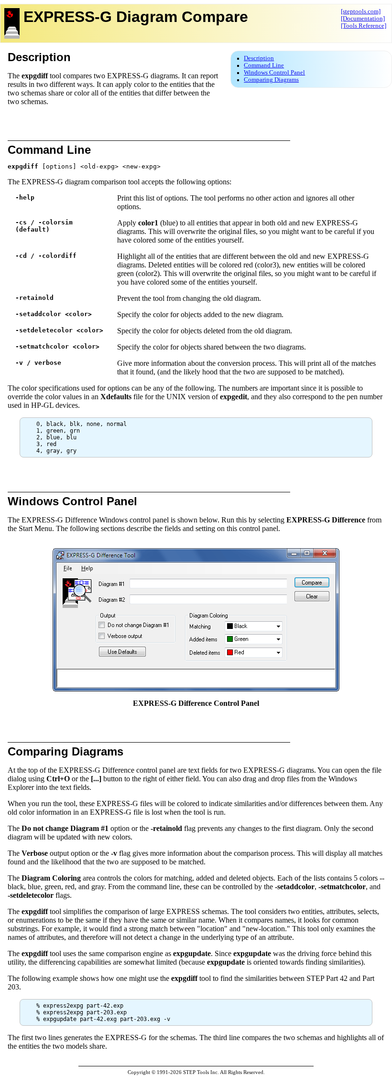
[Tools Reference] (363, 25)
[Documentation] (363, 18)
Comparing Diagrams (271, 79)
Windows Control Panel (274, 72)
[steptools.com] (361, 11)
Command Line (264, 65)
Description (259, 58)
